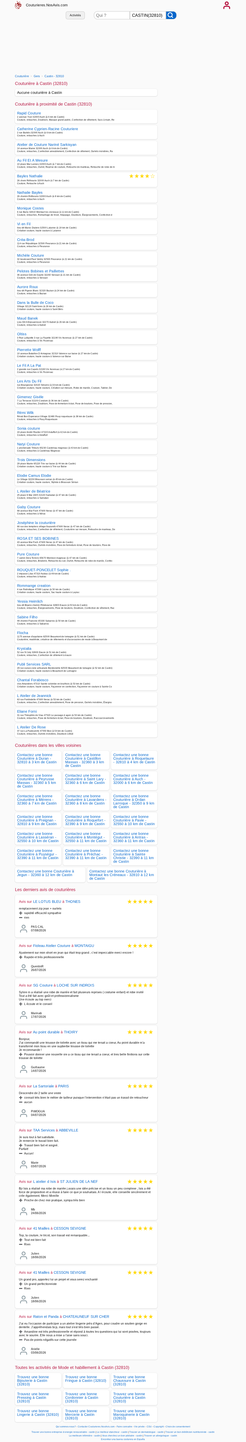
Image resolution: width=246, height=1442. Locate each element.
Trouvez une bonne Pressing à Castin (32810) (33, 1397)
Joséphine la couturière (36, 522)
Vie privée (139, 1426)
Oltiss (21, 334)
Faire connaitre (124, 1426)
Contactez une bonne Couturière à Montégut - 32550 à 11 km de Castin (85, 837)
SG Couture (43, 985)
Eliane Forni (27, 711)
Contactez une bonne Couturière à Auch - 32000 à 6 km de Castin (133, 779)
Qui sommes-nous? (66, 1426)
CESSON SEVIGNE (70, 1228)
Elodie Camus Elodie (34, 475)
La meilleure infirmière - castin (84, 1435)
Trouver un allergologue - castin (160, 1435)
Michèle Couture (30, 255)
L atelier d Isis (44, 1182)
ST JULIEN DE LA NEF (79, 1182)
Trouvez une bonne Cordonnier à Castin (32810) (81, 1397)
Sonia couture (28, 428)
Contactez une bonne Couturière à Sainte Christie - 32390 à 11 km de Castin (133, 856)
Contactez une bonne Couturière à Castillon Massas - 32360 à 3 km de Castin (84, 760)
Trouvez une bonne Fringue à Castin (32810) (85, 1379)
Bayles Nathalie (30, 176)
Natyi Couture (28, 444)
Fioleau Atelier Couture (52, 946)
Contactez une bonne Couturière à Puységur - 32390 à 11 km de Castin (37, 854)
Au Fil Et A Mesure (32, 160)
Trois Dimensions (31, 459)
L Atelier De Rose (31, 727)
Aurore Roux (27, 286)
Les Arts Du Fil (29, 381)
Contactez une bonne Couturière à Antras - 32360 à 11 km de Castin (134, 837)
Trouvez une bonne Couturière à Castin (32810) (129, 1397)
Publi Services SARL (34, 664)
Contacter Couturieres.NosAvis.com (96, 1426)
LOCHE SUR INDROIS (75, 985)
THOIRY (71, 1032)
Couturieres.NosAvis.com (47, 5)
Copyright (159, 1426)
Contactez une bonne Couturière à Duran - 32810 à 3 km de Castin (37, 758)
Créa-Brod (25, 239)
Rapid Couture (29, 113)
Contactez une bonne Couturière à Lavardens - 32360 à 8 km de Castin (86, 799)
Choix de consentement (178, 1426)
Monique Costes (30, 208)
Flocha (22, 632)
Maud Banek (27, 318)
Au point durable (46, 1032)
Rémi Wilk (25, 412)
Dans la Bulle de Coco (35, 302)
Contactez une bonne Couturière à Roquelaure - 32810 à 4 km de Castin (134, 758)
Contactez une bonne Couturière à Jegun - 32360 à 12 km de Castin (45, 873)
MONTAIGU (84, 946)
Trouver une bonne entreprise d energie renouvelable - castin (63, 1432)
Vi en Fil (23, 223)
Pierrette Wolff (29, 349)
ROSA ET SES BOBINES (38, 538)
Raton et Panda (46, 1317)
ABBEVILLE (68, 1130)
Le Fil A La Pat (29, 365)
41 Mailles (41, 1228)
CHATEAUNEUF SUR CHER (86, 1317)
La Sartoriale (43, 1086)
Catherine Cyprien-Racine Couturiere (47, 128)
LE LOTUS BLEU (47, 902)
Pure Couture (28, 554)
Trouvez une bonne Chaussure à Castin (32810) (129, 1380)
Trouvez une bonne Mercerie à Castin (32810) (81, 1414)
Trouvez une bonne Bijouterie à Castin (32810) (33, 1380)
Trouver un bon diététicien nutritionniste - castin (189, 1432)
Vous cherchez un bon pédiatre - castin (122, 1435)
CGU (149, 1426)
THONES (72, 902)
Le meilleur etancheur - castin (112, 1432)
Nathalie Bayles (30, 192)
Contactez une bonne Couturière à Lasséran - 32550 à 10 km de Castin (38, 837)
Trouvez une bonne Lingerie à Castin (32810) (38, 1413)
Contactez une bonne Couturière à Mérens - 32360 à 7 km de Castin (37, 799)
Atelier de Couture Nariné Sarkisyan (46, 144)
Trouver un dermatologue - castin (146, 1432)
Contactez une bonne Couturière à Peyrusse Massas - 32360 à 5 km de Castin (36, 780)
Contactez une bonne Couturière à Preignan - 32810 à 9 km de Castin (37, 820)
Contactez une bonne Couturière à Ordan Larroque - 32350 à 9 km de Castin (133, 801)
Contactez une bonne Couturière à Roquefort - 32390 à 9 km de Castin (85, 820)
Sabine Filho (27, 617)
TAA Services (44, 1130)
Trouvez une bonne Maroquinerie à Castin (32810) (131, 1414)
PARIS (63, 1086)
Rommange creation (33, 585)
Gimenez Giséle (30, 396)
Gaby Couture (28, 507)
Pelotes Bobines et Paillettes (40, 271)
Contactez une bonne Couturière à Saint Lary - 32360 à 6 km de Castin (85, 779)
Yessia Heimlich (30, 601)
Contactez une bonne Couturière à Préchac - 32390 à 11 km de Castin (85, 854)
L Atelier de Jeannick (34, 695)
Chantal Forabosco (32, 680)
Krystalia (24, 648)
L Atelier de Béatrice (33, 491)
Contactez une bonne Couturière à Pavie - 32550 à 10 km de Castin (134, 820)
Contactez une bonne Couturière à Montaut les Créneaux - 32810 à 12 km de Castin (121, 874)
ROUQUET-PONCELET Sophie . (44, 569)
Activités (75, 15)
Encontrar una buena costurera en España (123, 1439)
